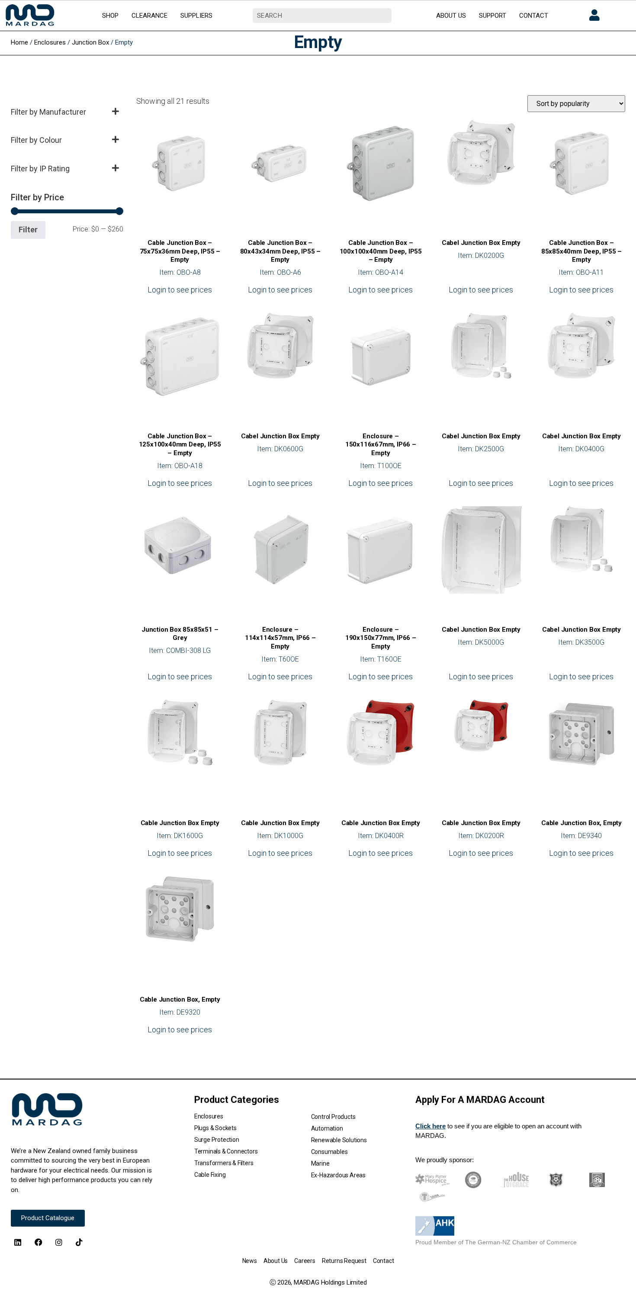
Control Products (333, 1116)
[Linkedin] (18, 1242)
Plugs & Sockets (215, 1128)
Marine (320, 1163)
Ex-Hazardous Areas (338, 1175)
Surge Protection (216, 1139)
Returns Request (344, 1260)
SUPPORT (492, 15)
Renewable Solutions (339, 1140)
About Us (275, 1260)
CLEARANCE (149, 15)
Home (19, 42)
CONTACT (533, 15)
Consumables (329, 1151)
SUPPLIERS (196, 15)
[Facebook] (38, 1242)
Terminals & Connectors (226, 1151)
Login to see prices (180, 289)
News (249, 1260)
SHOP (110, 15)
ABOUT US (451, 15)
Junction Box (90, 42)
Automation (327, 1128)
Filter (28, 229)
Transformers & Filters (224, 1163)
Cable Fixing (210, 1174)
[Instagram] (59, 1242)
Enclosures (50, 42)
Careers (304, 1260)
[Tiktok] (79, 1242)
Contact (383, 1260)
